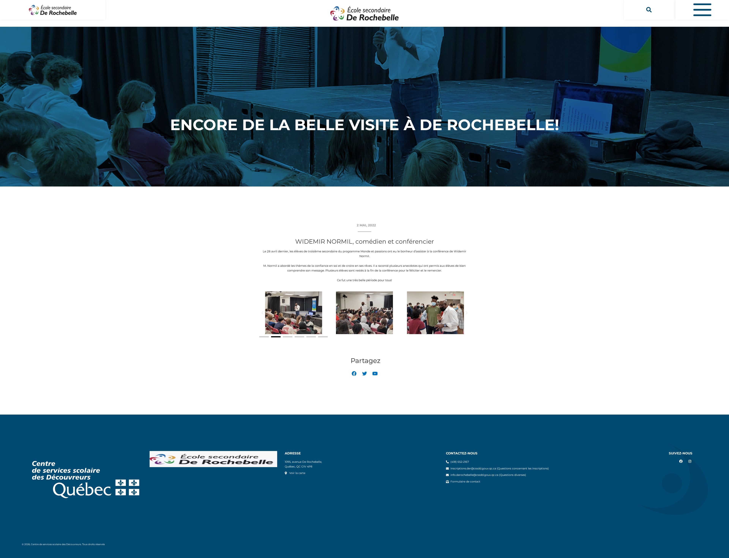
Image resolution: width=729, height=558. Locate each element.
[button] (649, 10)
